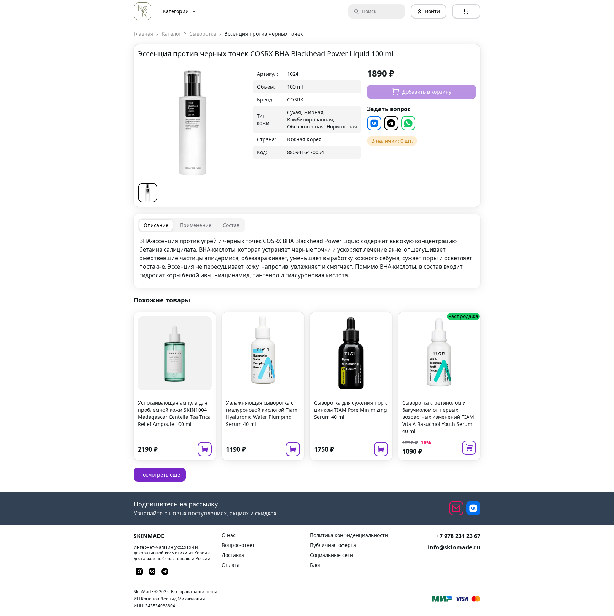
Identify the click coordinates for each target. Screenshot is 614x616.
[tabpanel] (307, 258)
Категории (176, 11)
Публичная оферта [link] (333, 545)
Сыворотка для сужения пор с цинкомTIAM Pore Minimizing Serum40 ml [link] (351, 409)
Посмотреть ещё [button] (159, 474)
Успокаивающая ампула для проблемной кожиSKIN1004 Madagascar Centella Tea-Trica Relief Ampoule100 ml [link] (174, 413)
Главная (143, 33)
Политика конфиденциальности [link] (349, 535)
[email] (456, 508)
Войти (432, 11)
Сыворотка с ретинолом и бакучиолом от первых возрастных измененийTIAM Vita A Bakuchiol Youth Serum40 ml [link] (438, 417)
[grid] (307, 113)
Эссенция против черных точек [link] (264, 33)
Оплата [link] (231, 565)
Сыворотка (202, 33)
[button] (147, 192)
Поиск (369, 11)
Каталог (171, 33)
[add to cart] (205, 449)
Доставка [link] (233, 555)
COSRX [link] (295, 99)
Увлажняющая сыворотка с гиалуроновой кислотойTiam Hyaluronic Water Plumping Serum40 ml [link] (261, 413)
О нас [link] (229, 535)
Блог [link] (315, 565)
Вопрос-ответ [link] (238, 545)
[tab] (156, 225)
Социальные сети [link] (331, 555)
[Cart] (466, 11)
